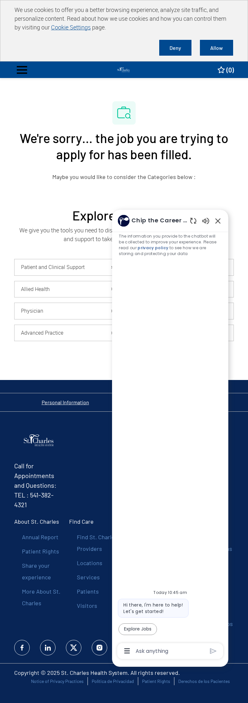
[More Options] (127, 651)
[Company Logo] (123, 69)
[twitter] (73, 647)
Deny (175, 48)
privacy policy (153, 248)
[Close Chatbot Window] (218, 220)
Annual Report (40, 537)
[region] (170, 435)
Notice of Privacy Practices (57, 681)
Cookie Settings (71, 27)
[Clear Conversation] (193, 220)
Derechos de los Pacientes (204, 681)
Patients (88, 591)
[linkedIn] (48, 647)
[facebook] (22, 647)
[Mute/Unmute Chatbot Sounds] (206, 220)
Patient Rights (40, 551)
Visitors (87, 605)
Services (88, 577)
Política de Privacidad (113, 681)
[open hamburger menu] (22, 70)
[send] (213, 651)
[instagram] (99, 647)
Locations (89, 562)
